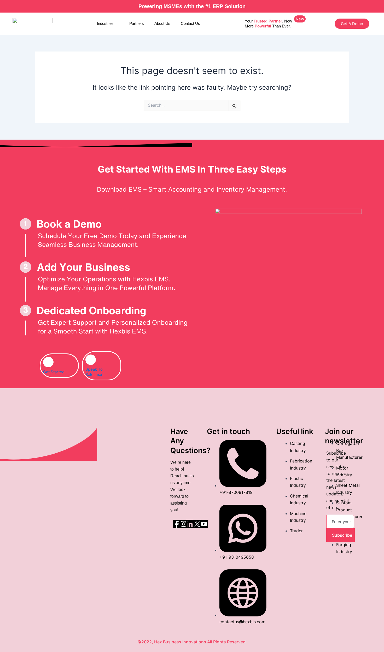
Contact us (190, 23)
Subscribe (342, 535)
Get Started (54, 371)
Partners (136, 23)
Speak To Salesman (94, 372)
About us (162, 23)
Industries (105, 23)
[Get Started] (48, 362)
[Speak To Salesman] (90, 359)
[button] (300, 18)
